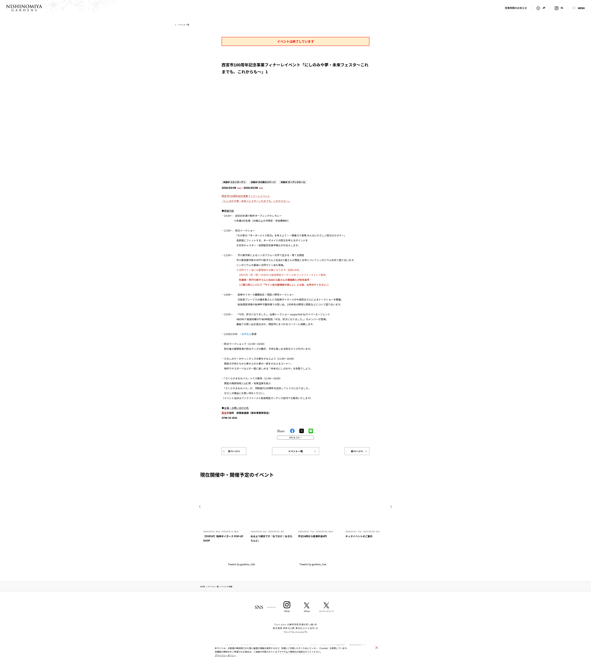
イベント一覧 (183, 24)
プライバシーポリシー (225, 655)
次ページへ (234, 451)
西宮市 (225, 413)
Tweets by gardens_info (241, 564)
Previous (200, 506)
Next (390, 506)
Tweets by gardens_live (312, 564)
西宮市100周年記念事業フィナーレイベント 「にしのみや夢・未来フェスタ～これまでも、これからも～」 (256, 198)
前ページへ (357, 451)
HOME (202, 586)
